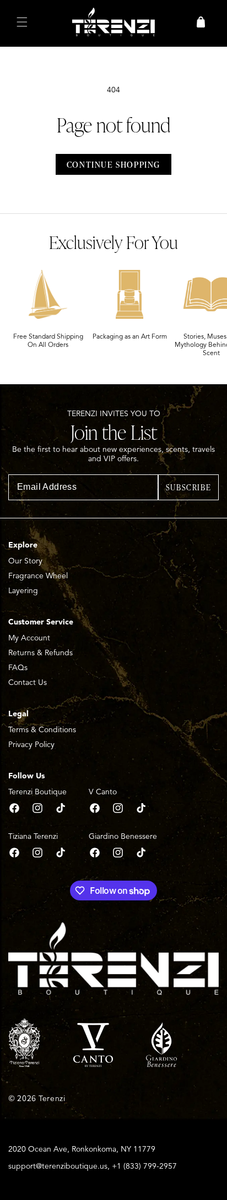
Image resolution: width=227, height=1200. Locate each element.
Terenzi (52, 1098)
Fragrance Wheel (38, 575)
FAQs (18, 667)
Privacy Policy (31, 744)
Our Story (25, 561)
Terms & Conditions (42, 729)
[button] (22, 22)
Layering (23, 590)
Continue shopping (113, 164)
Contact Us (27, 682)
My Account (29, 638)
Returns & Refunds (40, 652)
